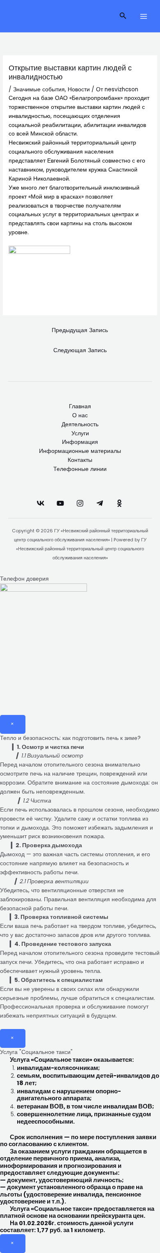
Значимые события (39, 89)
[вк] (40, 503)
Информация (80, 442)
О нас (80, 415)
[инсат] (80, 503)
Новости (79, 89)
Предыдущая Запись (80, 330)
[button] (123, 16)
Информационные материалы (80, 451)
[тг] (99, 503)
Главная (80, 406)
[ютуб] (60, 503)
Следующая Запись (80, 350)
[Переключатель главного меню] (143, 16)
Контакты (80, 460)
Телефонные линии (80, 469)
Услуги (80, 433)
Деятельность (80, 424)
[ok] (119, 503)
